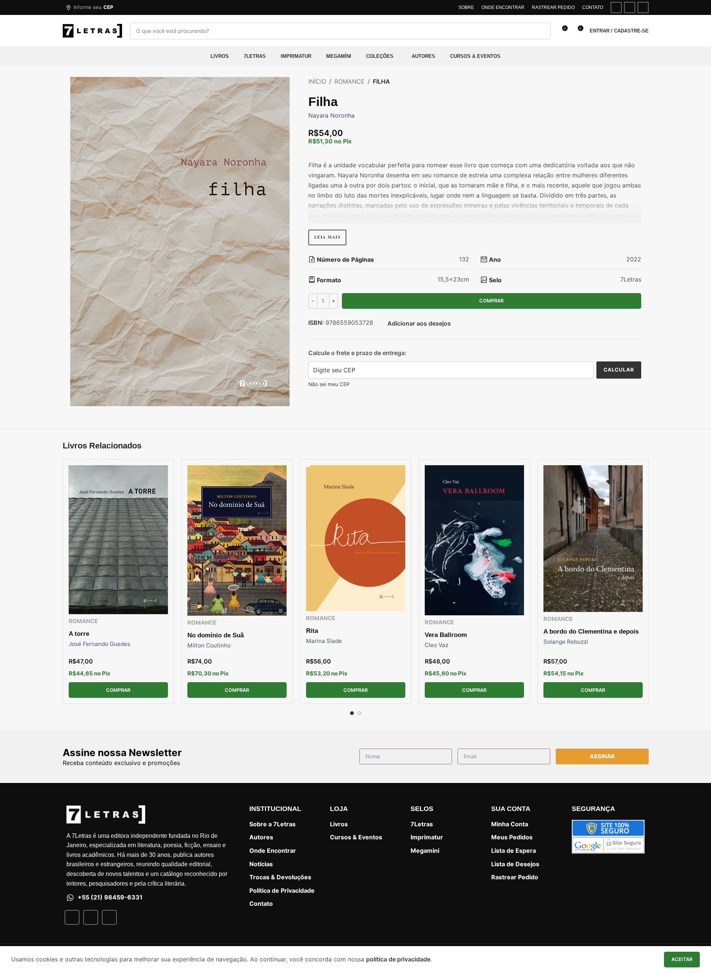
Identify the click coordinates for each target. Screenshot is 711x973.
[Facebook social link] (616, 7)
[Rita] (355, 538)
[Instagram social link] (643, 7)
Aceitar (681, 959)
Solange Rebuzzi (565, 641)
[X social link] (629, 7)
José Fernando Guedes (99, 643)
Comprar (491, 301)
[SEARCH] (542, 31)
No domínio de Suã (215, 635)
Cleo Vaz (436, 645)
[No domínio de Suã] (237, 540)
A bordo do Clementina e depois (591, 631)
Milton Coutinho (209, 645)
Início (317, 81)
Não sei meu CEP (329, 384)
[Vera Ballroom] (474, 540)
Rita (312, 630)
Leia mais (327, 237)
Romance (349, 81)
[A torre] (118, 539)
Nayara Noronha (331, 115)
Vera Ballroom (446, 634)
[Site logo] (92, 30)
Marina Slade (324, 640)
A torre (79, 633)
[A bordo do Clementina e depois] (593, 538)
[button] (89, 7)
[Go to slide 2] (359, 713)
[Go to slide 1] (352, 713)
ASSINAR (602, 756)
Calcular (619, 370)
